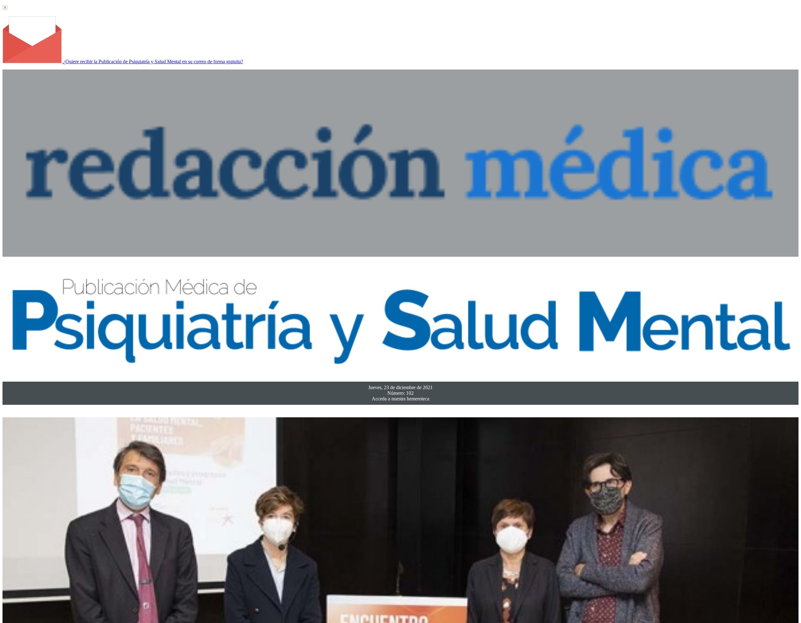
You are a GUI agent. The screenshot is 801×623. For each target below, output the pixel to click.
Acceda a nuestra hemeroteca (400, 398)
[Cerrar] (5, 8)
